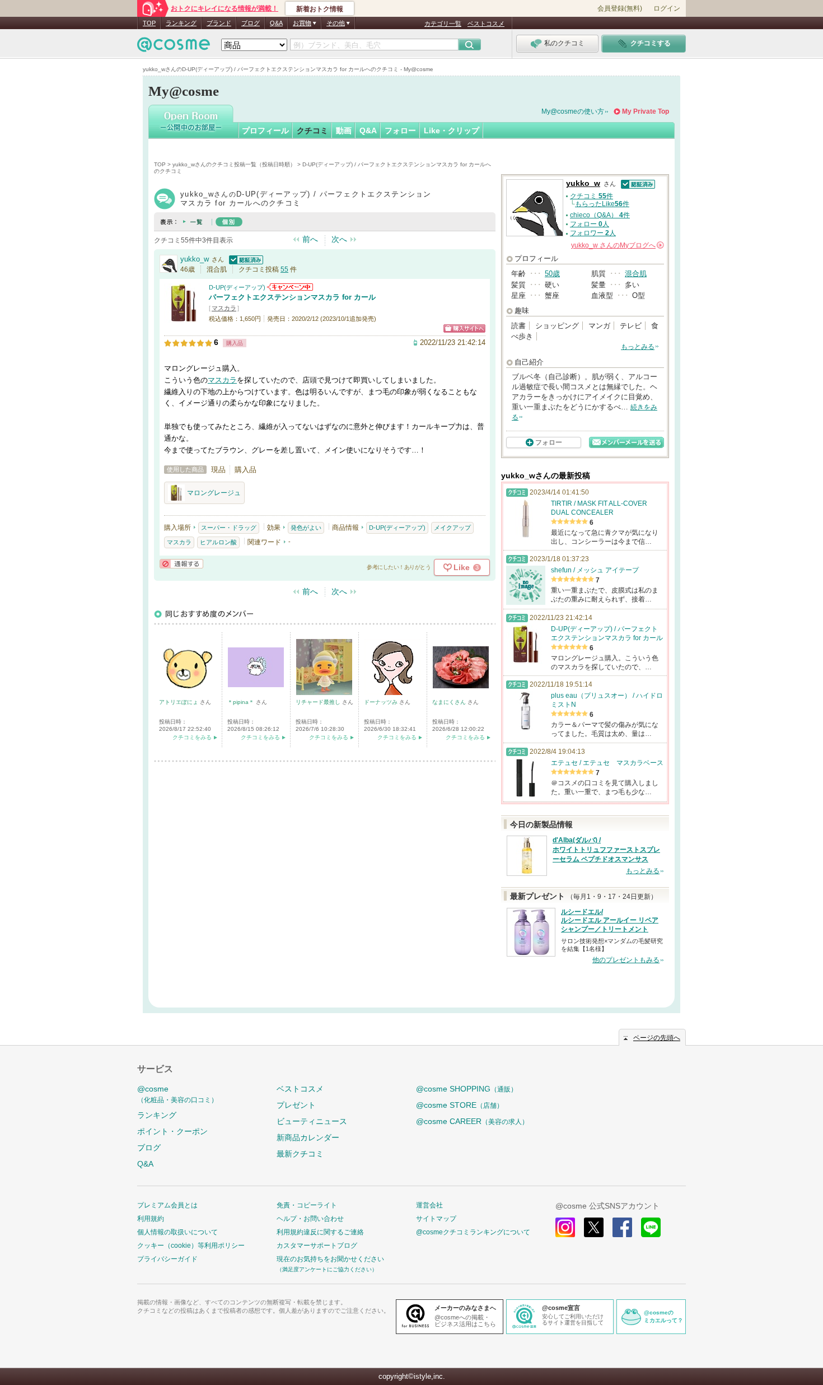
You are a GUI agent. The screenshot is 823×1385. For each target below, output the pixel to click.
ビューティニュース (312, 1121)
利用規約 (150, 1219)
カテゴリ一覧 (442, 23)
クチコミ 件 (591, 196)
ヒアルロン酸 (218, 542)
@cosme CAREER (472, 1121)
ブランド (219, 23)
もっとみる (637, 347)
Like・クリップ (451, 130)
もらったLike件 (602, 204)
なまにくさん (449, 702)
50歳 (552, 273)
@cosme (177, 1094)
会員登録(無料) (619, 8)
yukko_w (194, 259)
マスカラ (224, 308)
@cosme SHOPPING (466, 1088)
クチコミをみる (192, 737)
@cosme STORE (459, 1104)
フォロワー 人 (593, 233)
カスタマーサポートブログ (317, 1245)
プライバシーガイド (167, 1259)
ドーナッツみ (381, 702)
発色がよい (306, 527)
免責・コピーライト (307, 1205)
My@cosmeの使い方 (572, 111)
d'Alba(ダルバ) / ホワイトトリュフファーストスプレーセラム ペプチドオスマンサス (606, 849)
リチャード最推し (319, 702)
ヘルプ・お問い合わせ (310, 1219)
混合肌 (636, 273)
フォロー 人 (589, 224)
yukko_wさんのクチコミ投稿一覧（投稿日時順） (234, 164)
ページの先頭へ (656, 1038)
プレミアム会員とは (167, 1205)
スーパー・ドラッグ (228, 527)
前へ (310, 239)
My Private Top (645, 111)
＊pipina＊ (241, 702)
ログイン (666, 8)
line (651, 1227)
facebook (622, 1227)
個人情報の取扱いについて (177, 1232)
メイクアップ (452, 527)
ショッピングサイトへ (464, 328)
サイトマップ (436, 1219)
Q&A (276, 23)
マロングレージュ (214, 493)
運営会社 (429, 1205)
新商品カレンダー (308, 1137)
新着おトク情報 (319, 9)
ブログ (250, 23)
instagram (565, 1227)
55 (284, 269)
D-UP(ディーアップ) (237, 287)
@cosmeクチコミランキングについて (473, 1232)
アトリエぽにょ (179, 702)
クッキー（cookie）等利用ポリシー (191, 1245)
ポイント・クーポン (172, 1131)
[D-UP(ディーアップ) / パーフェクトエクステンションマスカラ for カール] (183, 317)
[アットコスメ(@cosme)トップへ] (173, 47)
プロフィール (265, 130)
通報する (181, 563)
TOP (149, 23)
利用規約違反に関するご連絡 (320, 1232)
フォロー (400, 130)
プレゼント (296, 1104)
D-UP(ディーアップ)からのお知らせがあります (290, 287)
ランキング (181, 23)
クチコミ (312, 130)
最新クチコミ (300, 1153)
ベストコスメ (485, 23)
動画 (344, 130)
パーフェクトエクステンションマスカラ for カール (292, 297)
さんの (616, 245)
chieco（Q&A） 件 (600, 215)
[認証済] (244, 259)
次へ (339, 239)
